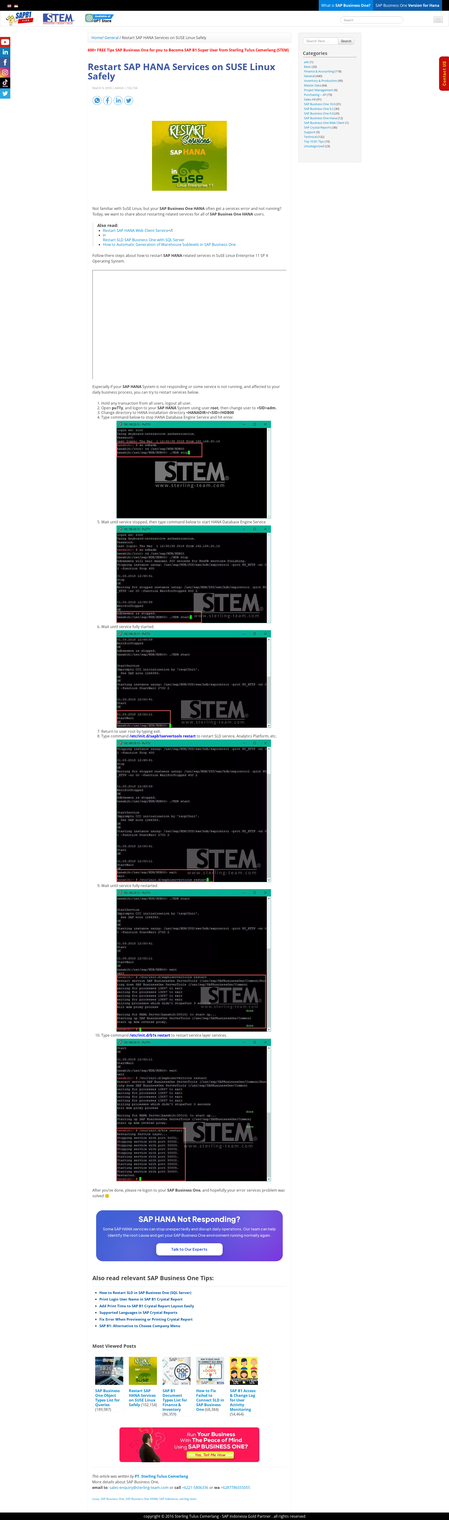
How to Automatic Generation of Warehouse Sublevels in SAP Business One (169, 244)
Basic (307, 67)
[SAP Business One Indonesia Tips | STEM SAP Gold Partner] (20, 18)
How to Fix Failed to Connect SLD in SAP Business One (210, 1400)
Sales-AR (310, 99)
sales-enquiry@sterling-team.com (139, 1487)
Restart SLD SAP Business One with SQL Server (144, 239)
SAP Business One (112, 1499)
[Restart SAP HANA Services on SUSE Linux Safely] (189, 156)
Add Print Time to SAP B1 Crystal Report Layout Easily (146, 1306)
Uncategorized (314, 146)
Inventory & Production (320, 81)
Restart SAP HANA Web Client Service (135, 230)
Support (309, 132)
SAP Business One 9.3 (318, 113)
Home (96, 37)
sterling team (187, 1499)
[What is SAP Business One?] (189, 1444)
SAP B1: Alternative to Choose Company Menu (139, 1325)
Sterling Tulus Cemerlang (197, 1516)
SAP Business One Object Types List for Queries (107, 1397)
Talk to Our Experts (189, 1249)
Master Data (312, 85)
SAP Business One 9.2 (318, 109)
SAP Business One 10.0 (319, 104)
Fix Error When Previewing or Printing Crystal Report (146, 1319)
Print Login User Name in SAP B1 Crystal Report (141, 1299)
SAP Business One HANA (142, 1499)
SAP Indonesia (168, 1499)
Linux (95, 1499)
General (112, 37)
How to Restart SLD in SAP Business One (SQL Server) (145, 1292)
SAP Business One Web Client (324, 123)
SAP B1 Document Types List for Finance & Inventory (175, 1400)
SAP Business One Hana (320, 118)
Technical (310, 137)
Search (346, 41)
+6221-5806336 (195, 1487)
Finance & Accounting (319, 71)
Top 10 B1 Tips (314, 141)
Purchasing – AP (315, 95)
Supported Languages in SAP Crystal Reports (138, 1312)
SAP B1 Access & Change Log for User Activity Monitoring (243, 1400)
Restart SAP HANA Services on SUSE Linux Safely (142, 1397)
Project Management (318, 90)
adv (306, 62)
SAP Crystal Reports (317, 127)
